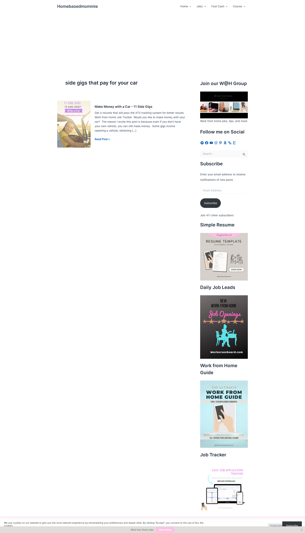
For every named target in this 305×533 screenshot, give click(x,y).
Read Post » (102, 139)
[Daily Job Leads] (224, 326)
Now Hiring (165, 529)
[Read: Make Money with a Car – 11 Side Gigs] (74, 124)
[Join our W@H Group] (224, 104)
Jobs (200, 6)
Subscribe (210, 203)
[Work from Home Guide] (224, 414)
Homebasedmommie (77, 6)
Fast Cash (217, 6)
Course (237, 6)
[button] (189, 6)
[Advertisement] (152, 36)
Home (184, 6)
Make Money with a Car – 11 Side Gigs (123, 107)
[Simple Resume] (224, 256)
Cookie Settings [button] (278, 526)
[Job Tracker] (224, 486)
